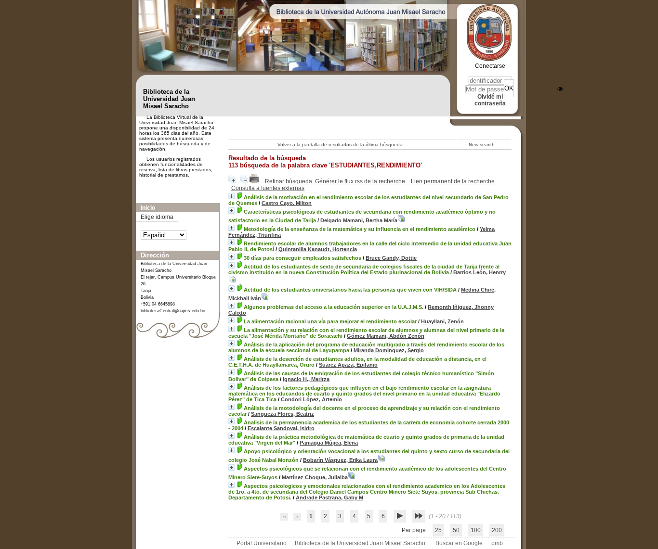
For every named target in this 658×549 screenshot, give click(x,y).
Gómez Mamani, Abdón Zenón (385, 336)
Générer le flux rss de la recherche (360, 181)
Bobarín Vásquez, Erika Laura (340, 460)
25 (438, 530)
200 (497, 530)
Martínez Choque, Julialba (315, 477)
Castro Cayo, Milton (287, 203)
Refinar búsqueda (288, 181)
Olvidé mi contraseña (490, 100)
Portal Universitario (262, 543)
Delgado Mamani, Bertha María (358, 220)
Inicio (148, 207)
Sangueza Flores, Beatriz (282, 414)
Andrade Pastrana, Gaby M (329, 497)
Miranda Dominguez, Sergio (389, 350)
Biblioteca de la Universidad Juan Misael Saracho (360, 543)
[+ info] (231, 196)
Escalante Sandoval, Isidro (281, 428)
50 (456, 530)
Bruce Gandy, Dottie (391, 258)
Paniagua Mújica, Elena (329, 443)
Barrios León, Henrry (479, 272)
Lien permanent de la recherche (453, 181)
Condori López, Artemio (311, 399)
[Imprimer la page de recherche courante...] (255, 181)
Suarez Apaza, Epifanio (348, 365)
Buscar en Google (459, 543)
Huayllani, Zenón (442, 321)
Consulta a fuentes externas (267, 188)
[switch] (560, 89)
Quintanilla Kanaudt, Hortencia (317, 249)
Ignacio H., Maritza (306, 379)
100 (476, 530)
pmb (497, 543)
